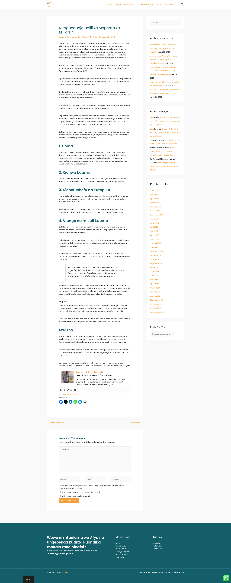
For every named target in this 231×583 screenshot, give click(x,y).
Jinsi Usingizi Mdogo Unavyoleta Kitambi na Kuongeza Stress (162, 151)
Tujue (159, 4)
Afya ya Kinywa (122, 551)
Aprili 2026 (154, 198)
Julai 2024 (154, 271)
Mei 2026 (154, 194)
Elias (152, 117)
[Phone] (68, 390)
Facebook (157, 548)
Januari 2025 (155, 247)
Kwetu (109, 4)
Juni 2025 (154, 227)
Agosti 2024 (155, 267)
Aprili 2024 (154, 283)
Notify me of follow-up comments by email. (80, 492)
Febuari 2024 (155, 292)
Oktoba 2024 (156, 259)
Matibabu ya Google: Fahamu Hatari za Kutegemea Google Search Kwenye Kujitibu (163, 71)
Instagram (157, 546)
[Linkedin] (61, 390)
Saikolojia (120, 557)
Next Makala (136, 422)
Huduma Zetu (147, 4)
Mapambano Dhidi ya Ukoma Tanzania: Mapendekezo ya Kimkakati (163, 48)
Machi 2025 (155, 239)
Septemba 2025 (157, 215)
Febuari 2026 (155, 207)
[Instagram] (71, 390)
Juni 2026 (154, 190)
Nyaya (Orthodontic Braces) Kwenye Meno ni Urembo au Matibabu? (165, 121)
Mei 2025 (154, 231)
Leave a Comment (67, 37)
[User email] (75, 390)
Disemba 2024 (156, 251)
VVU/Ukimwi (121, 548)
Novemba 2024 (157, 255)
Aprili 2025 (154, 235)
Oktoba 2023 (155, 308)
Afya (118, 543)
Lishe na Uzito (122, 546)
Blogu (118, 4)
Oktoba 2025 (156, 211)
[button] (182, 4)
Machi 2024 (155, 288)
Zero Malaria (83, 37)
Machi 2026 (155, 202)
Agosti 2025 (155, 219)
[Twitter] (65, 390)
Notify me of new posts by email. (75, 496)
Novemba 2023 (157, 304)
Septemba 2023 (157, 312)
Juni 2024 (154, 275)
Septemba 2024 (157, 263)
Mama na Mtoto (123, 554)
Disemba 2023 (156, 300)
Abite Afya (66, 572)
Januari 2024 (155, 296)
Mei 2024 (154, 279)
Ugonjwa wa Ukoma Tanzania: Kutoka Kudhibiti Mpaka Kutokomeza (163, 59)
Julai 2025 (154, 223)
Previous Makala (55, 422)
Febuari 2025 (155, 243)
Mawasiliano (170, 4)
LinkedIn (156, 543)
